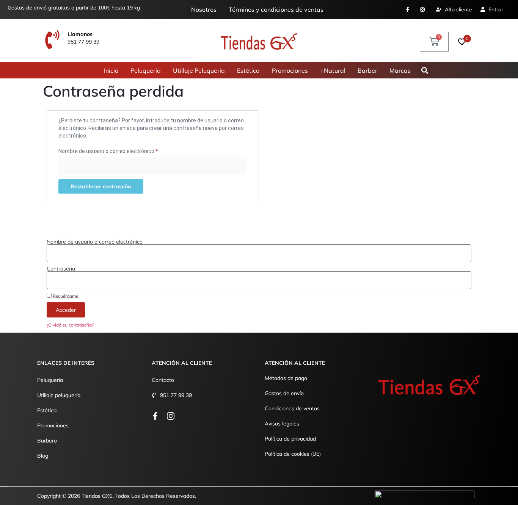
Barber (367, 70)
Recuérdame (65, 296)
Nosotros (204, 9)
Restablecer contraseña (101, 186)
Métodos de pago (286, 378)
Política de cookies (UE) (293, 453)
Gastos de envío (284, 393)
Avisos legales (282, 423)
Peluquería (145, 70)
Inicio (111, 70)
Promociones (290, 70)
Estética (248, 70)
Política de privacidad (290, 438)
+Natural (332, 70)
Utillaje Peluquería (199, 70)
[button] (425, 70)
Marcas (400, 70)
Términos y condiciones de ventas (276, 9)
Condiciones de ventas (292, 408)
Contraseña (61, 268)
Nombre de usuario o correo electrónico (121, 150)
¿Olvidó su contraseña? (70, 325)
